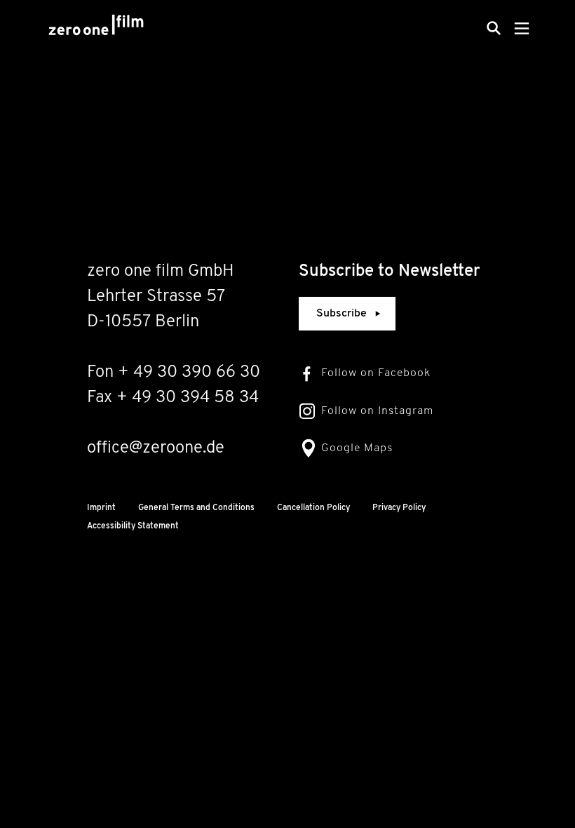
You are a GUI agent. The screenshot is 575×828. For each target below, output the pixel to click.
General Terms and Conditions (196, 508)
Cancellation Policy (313, 508)
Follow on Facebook (376, 373)
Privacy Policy (399, 508)
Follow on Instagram (377, 411)
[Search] (493, 28)
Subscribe (341, 313)
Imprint (101, 508)
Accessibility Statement (133, 526)
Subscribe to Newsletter (389, 271)
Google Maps (357, 448)
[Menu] (521, 28)
